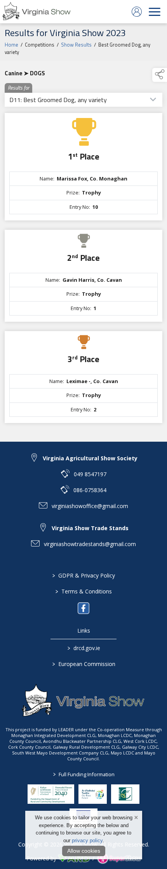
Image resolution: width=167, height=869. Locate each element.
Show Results (76, 45)
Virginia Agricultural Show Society (90, 458)
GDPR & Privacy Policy (83, 575)
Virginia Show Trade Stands (90, 528)
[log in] (136, 11)
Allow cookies (83, 851)
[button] (159, 75)
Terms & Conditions (84, 591)
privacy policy (87, 840)
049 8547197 (90, 474)
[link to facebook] (83, 608)
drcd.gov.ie (83, 648)
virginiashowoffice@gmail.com (90, 506)
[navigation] (154, 11)
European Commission (83, 663)
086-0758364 (89, 490)
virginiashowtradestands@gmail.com (90, 544)
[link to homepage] (37, 11)
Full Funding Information (83, 774)
